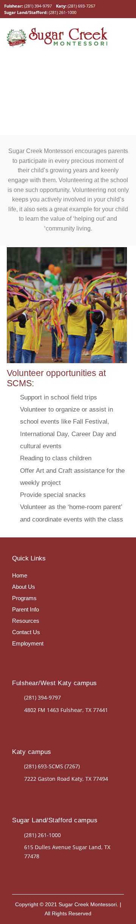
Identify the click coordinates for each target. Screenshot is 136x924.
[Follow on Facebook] (29, 724)
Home (19, 575)
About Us (23, 586)
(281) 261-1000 (62, 12)
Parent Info (25, 609)
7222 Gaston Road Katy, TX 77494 (66, 778)
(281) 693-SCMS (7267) (52, 766)
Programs (24, 598)
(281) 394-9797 (38, 6)
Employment (27, 643)
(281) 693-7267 (81, 6)
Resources (25, 621)
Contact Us (26, 632)
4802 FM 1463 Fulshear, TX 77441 (66, 710)
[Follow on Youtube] (18, 659)
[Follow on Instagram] (45, 724)
